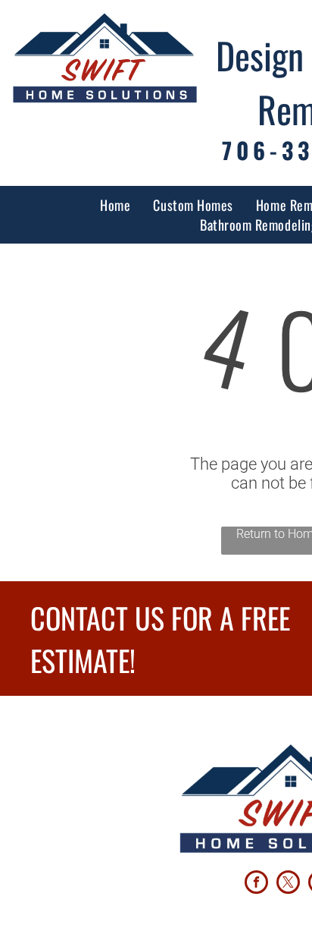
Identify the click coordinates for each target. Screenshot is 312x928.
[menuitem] (115, 205)
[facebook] (256, 884)
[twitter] (288, 884)
